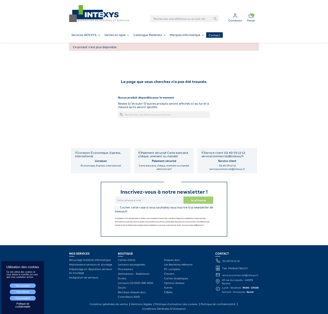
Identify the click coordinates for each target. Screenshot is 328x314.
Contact (214, 35)
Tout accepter (22, 285)
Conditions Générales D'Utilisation (164, 308)
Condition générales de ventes (109, 304)
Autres (168, 287)
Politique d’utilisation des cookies (176, 304)
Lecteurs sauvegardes (131, 264)
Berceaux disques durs (132, 292)
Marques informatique (185, 35)
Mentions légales (142, 304)
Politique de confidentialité (218, 304)
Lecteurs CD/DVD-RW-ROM (135, 283)
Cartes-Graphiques (176, 278)
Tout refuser (22, 291)
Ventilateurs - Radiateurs (133, 273)
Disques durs (172, 260)
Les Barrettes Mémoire (178, 264)
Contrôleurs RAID (129, 296)
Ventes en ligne (115, 35)
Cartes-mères (126, 260)
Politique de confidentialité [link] (22, 305)
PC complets (172, 269)
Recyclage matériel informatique (90, 260)
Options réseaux (174, 283)
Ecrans (122, 278)
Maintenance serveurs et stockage (90, 264)
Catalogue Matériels (147, 35)
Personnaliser (22, 298)
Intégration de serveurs (83, 277)
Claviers (169, 273)
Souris (122, 287)
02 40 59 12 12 (231, 261)
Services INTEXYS (84, 35)
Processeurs (125, 269)
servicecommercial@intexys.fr (240, 275)
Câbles (168, 292)
